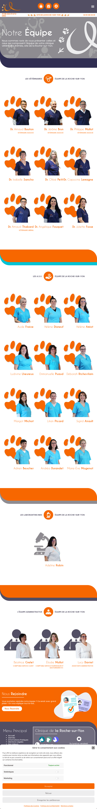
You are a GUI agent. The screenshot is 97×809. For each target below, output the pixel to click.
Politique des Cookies (31, 806)
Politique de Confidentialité (49, 806)
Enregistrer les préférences (48, 800)
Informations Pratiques (18, 740)
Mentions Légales (67, 806)
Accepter (48, 786)
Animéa (11, 737)
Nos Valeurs (13, 744)
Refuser (48, 793)
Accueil (11, 735)
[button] (93, 748)
